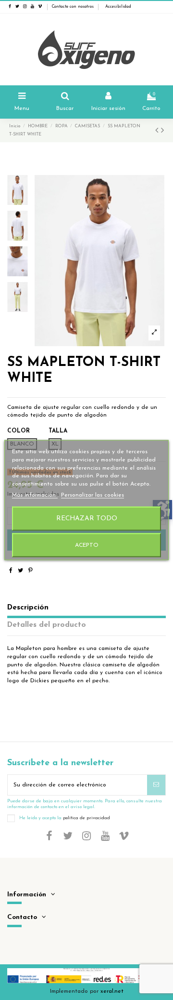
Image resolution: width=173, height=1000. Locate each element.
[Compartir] (10, 571)
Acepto (87, 545)
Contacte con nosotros (73, 7)
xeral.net (112, 991)
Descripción (28, 607)
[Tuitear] (20, 571)
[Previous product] (158, 131)
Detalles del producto (46, 625)
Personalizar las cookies (92, 495)
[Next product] (162, 131)
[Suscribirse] (156, 785)
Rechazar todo (86, 518)
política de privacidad (86, 818)
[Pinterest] (30, 571)
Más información (35, 495)
